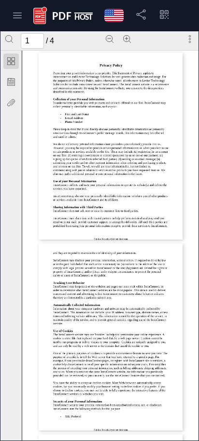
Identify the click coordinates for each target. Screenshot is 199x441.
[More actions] (190, 39)
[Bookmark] (11, 82)
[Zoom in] (127, 39)
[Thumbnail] (11, 61)
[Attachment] (11, 102)
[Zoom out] (109, 39)
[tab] (11, 63)
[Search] (9, 39)
